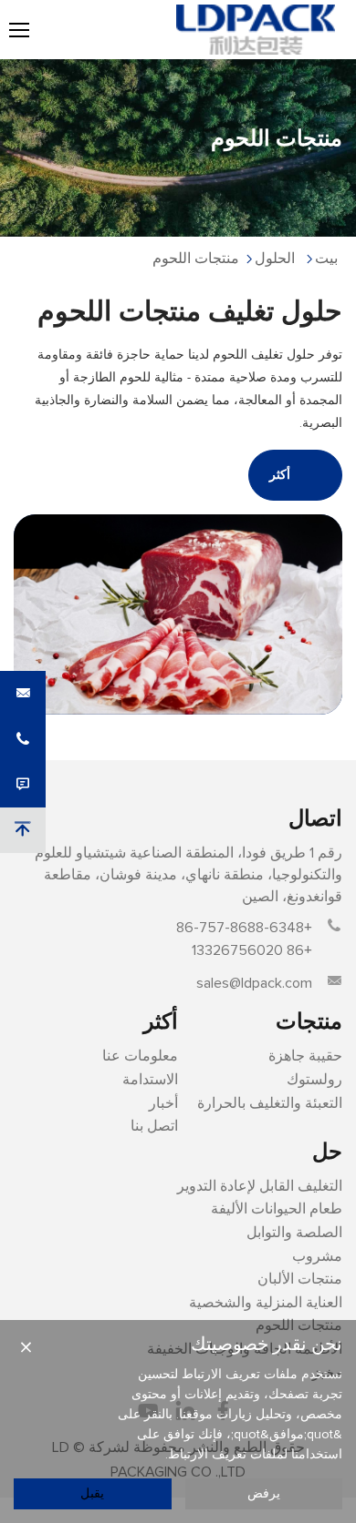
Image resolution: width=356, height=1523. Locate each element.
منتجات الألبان (299, 1279)
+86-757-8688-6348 (244, 927)
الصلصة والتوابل (294, 1232)
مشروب (317, 1256)
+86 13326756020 (252, 950)
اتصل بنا (154, 1126)
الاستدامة (150, 1079)
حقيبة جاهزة (305, 1056)
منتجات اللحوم (195, 258)
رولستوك (314, 1079)
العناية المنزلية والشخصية (265, 1302)
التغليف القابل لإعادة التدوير (259, 1186)
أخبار (163, 1103)
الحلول (275, 258)
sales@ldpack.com (254, 983)
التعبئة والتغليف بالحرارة (269, 1103)
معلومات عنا (140, 1056)
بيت (326, 258)
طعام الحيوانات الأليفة (276, 1209)
